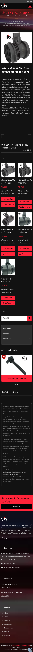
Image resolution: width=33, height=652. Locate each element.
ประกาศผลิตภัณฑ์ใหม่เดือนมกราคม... (13, 593)
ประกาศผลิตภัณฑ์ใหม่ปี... (9, 584)
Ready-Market (24, 649)
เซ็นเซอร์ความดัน (21, 476)
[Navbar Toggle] (30, 6)
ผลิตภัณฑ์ (21, 21)
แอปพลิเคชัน (7, 339)
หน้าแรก (6, 613)
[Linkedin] (6, 538)
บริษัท (6, 617)
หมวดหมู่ (15, 21)
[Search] (29, 318)
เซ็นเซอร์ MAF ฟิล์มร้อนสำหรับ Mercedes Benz (16, 25)
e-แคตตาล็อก (8, 628)
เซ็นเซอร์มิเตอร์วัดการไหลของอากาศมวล (16, 23)
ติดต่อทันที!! (16, 506)
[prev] (2, 136)
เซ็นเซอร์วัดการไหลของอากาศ (18, 472)
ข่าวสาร (6, 631)
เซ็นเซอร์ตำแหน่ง (7, 479)
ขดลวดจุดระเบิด (20, 469)
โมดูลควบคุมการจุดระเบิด (18, 479)
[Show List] (30, 150)
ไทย (30, 1)
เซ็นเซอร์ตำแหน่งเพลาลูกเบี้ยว (10, 474)
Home (10, 21)
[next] (29, 136)
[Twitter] (4, 538)
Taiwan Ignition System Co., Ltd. (21, 645)
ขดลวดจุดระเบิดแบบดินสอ (9, 476)
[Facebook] (2, 538)
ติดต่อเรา (10, 481)
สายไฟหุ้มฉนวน (7, 472)
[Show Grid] (28, 150)
